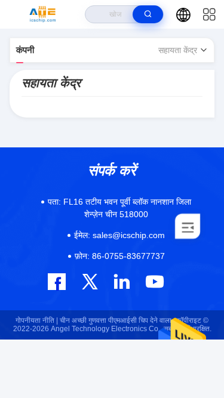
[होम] (42, 14)
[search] (148, 14)
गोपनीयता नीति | (37, 320)
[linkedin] (121, 281)
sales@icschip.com (119, 235)
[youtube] (154, 281)
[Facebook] (57, 281)
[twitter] (89, 281)
